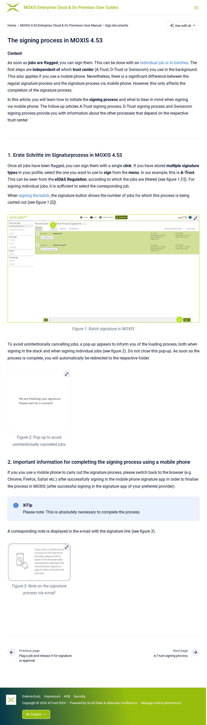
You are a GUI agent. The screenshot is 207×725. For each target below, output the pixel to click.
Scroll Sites (95, 703)
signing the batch (34, 195)
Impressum (52, 696)
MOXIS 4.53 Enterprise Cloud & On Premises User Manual (60, 25)
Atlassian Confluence (122, 703)
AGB (67, 696)
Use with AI (183, 26)
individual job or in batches (164, 62)
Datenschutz (31, 696)
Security (79, 696)
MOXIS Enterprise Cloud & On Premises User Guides (71, 7)
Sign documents (116, 25)
